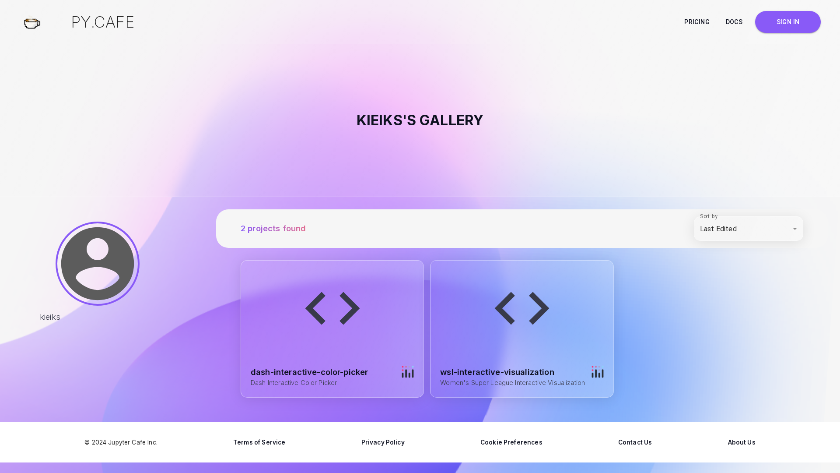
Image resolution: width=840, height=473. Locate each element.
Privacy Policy (383, 442)
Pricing (697, 21)
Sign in (788, 21)
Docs (734, 21)
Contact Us (635, 442)
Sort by (709, 216)
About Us (742, 442)
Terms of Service (259, 442)
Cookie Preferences (511, 442)
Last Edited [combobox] (718, 229)
